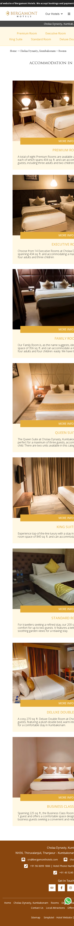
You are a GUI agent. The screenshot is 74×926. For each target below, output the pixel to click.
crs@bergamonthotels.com (43, 859)
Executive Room (55, 33)
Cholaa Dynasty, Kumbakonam (38, 51)
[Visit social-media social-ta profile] (52, 887)
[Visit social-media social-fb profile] (61, 887)
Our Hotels (52, 14)
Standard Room (41, 39)
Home (13, 51)
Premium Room (27, 33)
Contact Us (37, 907)
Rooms (55, 902)
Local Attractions (55, 907)
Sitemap (35, 917)
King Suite (15, 39)
